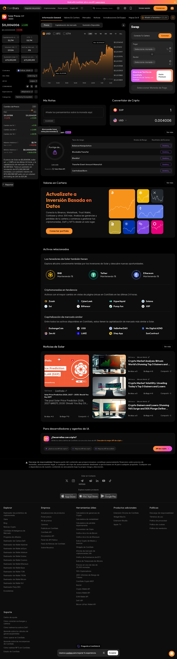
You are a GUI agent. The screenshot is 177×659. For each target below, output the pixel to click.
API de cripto (161, 449)
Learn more (100, 2)
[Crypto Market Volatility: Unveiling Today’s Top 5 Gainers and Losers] (109, 386)
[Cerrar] (173, 2)
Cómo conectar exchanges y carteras (15, 622)
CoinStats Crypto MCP (85, 581)
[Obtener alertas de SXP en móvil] (173, 17)
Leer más (55, 165)
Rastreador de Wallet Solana (15, 556)
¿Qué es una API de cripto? (58, 449)
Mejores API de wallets (106, 449)
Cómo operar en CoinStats (14, 638)
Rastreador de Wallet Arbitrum (15, 552)
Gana (6, 519)
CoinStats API (46, 532)
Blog (5, 523)
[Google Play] (108, 496)
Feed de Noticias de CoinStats (53, 544)
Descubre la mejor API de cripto (109, 440)
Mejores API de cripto (83, 449)
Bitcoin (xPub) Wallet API (86, 604)
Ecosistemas (8, 591)
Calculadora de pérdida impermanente (85, 524)
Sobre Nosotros (47, 548)
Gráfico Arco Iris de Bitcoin (86, 533)
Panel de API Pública (49, 540)
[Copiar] (32, 70)
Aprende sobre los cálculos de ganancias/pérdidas (16, 632)
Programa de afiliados (12, 537)
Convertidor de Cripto (85, 529)
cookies (69, 653)
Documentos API (47, 536)
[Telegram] (27, 86)
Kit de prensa (46, 521)
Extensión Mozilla (120, 521)
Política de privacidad (158, 521)
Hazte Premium (162, 75)
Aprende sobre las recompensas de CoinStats (17, 642)
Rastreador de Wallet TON (14, 572)
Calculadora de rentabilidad (87, 519)
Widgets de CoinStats (84, 547)
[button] (32, 70)
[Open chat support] (172, 654)
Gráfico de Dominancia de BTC (88, 557)
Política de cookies (157, 524)
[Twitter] (31, 86)
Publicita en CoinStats (49, 528)
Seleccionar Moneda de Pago (152, 87)
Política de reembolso (158, 528)
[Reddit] (90, 482)
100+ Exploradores (83, 571)
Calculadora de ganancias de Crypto (88, 514)
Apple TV (117, 524)
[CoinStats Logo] (11, 8)
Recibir (136, 57)
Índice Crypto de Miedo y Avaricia (86, 542)
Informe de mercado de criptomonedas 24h (85, 552)
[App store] (68, 496)
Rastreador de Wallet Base (14, 568)
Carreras (44, 524)
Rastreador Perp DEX (12, 587)
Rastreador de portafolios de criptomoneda (15, 514)
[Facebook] (36, 86)
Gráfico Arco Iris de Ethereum (87, 537)
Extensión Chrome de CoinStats (126, 513)
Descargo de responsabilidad (161, 513)
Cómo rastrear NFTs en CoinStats (17, 648)
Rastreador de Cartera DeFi (15, 541)
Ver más (170, 132)
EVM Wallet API (82, 597)
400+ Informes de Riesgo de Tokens (87, 576)
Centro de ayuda (10, 617)
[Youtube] (103, 482)
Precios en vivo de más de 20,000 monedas (87, 566)
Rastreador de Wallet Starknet (15, 545)
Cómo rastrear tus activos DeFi (16, 627)
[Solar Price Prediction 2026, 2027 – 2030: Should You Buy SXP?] (66, 371)
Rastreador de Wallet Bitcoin (15, 579)
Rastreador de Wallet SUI (13, 583)
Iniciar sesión (144, 8)
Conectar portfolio (59, 231)
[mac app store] (88, 496)
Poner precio (46, 517)
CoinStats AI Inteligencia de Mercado (14, 532)
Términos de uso (156, 517)
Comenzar (160, 8)
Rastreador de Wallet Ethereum (16, 564)
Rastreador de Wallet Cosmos (15, 560)
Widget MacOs (119, 517)
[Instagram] (73, 482)
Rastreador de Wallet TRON (15, 575)
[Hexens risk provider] (55, 169)
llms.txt (78, 585)
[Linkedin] (97, 482)
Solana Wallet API (83, 593)
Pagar (135, 44)
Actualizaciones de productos (53, 513)
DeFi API (79, 600)
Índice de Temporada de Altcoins (89, 561)
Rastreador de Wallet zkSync (15, 549)
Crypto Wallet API (83, 589)
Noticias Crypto (10, 527)
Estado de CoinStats (12, 651)
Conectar (165, 36)
